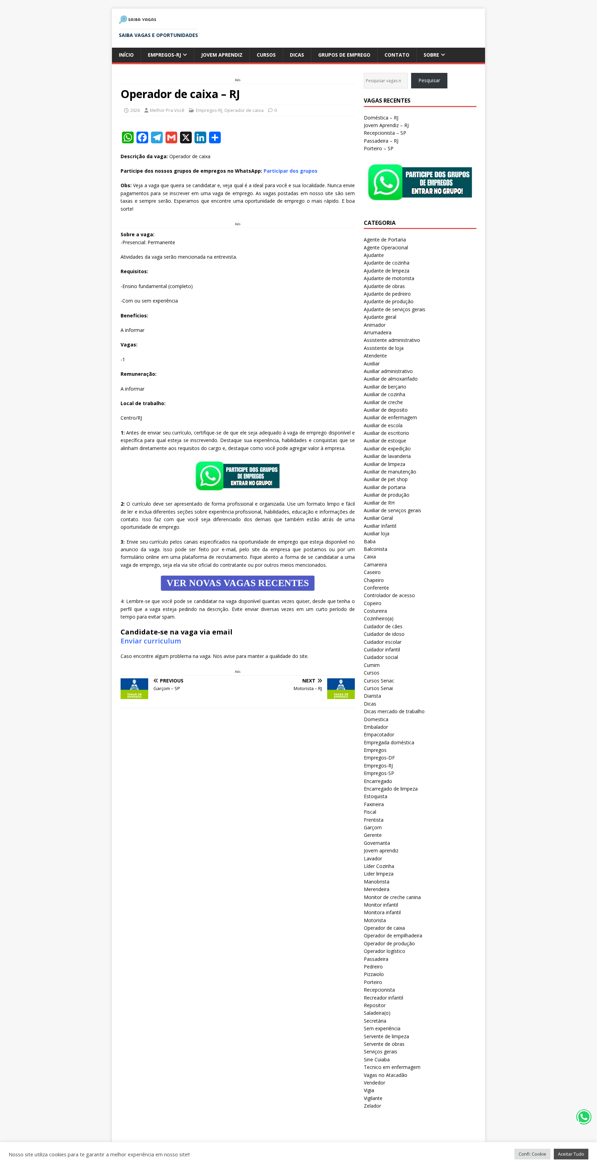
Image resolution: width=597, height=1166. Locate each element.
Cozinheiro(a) (379, 618)
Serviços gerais (380, 1051)
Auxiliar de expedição (387, 448)
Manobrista (376, 881)
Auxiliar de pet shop (386, 479)
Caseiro (372, 572)
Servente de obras (384, 1044)
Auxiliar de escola (383, 425)
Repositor (375, 1005)
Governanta (377, 843)
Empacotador (379, 734)
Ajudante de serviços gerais (394, 309)
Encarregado (378, 781)
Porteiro (373, 982)
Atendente (375, 355)
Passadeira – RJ (381, 140)
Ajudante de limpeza (386, 270)
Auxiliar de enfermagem (390, 417)
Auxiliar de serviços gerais (392, 510)
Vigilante (373, 1098)
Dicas (297, 54)
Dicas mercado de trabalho (394, 711)
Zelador (372, 1105)
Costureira (375, 611)
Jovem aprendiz (222, 54)
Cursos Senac (379, 680)
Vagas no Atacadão (385, 1075)
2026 (135, 110)
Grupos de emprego (344, 54)
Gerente (373, 835)
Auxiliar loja (376, 533)
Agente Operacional (386, 247)
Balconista (375, 549)
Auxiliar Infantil (380, 526)
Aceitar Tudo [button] (571, 1154)
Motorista (375, 920)
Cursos (266, 54)
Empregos (375, 750)
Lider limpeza (379, 873)
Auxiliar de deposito (386, 410)
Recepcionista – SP (385, 133)
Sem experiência (382, 1028)
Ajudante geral (380, 317)
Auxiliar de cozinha (384, 394)
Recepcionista (379, 989)
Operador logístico (384, 951)
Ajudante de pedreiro (387, 293)
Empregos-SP (379, 773)
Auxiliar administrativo (388, 371)
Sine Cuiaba (377, 1059)
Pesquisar (429, 80)
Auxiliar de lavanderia (387, 456)
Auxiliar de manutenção (390, 471)
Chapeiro (374, 580)
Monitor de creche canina (392, 897)
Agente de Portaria (385, 239)
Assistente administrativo (392, 340)
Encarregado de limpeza (391, 788)
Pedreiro (373, 966)
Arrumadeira (377, 332)
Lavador (373, 858)
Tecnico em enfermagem (392, 1067)
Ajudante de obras (384, 286)
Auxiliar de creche (383, 402)
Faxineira (374, 804)
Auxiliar (372, 363)
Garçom (373, 827)
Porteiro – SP (379, 148)
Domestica (376, 719)
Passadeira (376, 959)
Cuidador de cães (383, 626)
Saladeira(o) (377, 1013)
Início (126, 54)
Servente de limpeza (386, 1036)
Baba (370, 541)
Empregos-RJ (164, 54)
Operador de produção (389, 943)
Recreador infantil (383, 997)
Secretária (375, 1020)
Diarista (372, 695)
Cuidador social (381, 657)
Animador (375, 325)
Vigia (369, 1090)
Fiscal (370, 812)
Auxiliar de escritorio (386, 433)
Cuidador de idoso (384, 634)
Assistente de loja (384, 348)
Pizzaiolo (374, 974)
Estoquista (375, 796)
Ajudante (374, 255)
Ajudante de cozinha (386, 262)
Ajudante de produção (389, 301)
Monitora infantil (382, 912)
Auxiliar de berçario (385, 386)
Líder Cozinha (379, 866)
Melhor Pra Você (167, 110)
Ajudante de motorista (389, 278)
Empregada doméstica (389, 742)
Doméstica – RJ (381, 117)
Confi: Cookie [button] (532, 1154)
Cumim (372, 665)
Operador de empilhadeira (393, 935)
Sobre (431, 54)
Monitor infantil (381, 904)
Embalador (376, 727)
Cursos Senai (378, 688)
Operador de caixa (244, 110)
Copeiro (372, 603)
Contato (397, 54)
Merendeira (376, 889)
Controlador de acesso (389, 595)
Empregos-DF (379, 757)
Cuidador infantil (382, 649)
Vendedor (374, 1082)
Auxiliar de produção (386, 494)
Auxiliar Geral (378, 518)
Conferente (376, 587)
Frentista (373, 819)
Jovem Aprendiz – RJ (386, 125)
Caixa (370, 556)
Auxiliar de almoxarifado (391, 378)
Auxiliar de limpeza (384, 464)
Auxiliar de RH (379, 502)
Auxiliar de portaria (385, 487)
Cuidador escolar (382, 642)
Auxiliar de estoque (385, 440)
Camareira (375, 564)
